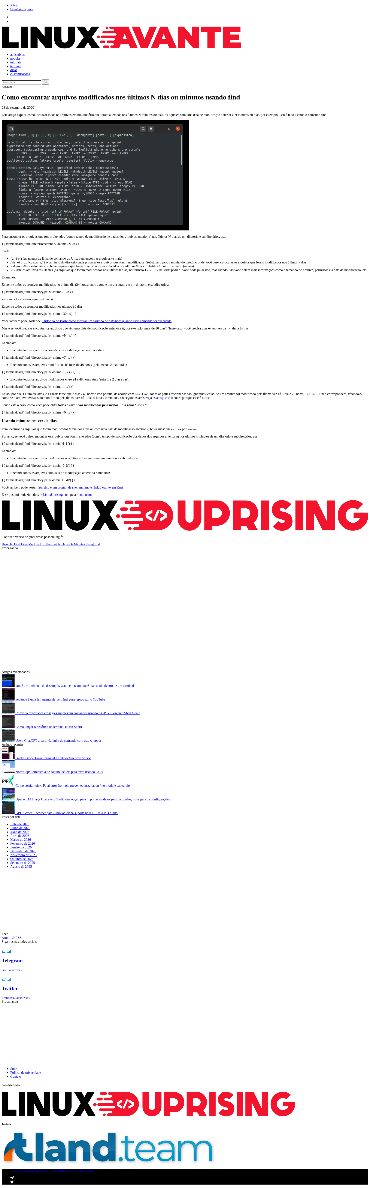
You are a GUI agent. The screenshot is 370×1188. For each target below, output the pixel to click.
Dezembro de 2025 (23, 851)
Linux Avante (86, 1170)
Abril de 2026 (19, 836)
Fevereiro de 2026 (22, 843)
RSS (18, 938)
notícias (15, 58)
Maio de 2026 (19, 832)
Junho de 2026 (20, 828)
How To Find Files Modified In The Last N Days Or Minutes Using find (51, 544)
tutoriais (15, 62)
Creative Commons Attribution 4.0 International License (45, 1170)
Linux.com (21, 9)
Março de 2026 (20, 839)
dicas (13, 70)
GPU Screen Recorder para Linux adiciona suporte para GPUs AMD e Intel (66, 813)
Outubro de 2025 (21, 859)
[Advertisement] (130, 580)
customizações (20, 74)
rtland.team (84, 494)
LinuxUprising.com (56, 494)
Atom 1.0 (8, 938)
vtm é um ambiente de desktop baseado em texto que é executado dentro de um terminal (74, 685)
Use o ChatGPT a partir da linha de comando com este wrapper (58, 740)
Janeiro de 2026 (21, 847)
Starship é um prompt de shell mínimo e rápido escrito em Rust (80, 487)
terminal (15, 66)
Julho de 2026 (19, 824)
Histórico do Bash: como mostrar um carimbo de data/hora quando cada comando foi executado (107, 321)
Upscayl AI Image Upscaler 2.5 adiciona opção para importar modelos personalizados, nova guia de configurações (92, 799)
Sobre (13, 5)
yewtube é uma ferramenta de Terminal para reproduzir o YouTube (60, 699)
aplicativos (17, 54)
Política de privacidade (25, 1072)
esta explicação (163, 398)
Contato (15, 1076)
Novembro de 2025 (23, 855)
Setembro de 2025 (22, 863)
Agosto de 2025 (21, 866)
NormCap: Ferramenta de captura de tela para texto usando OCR (59, 772)
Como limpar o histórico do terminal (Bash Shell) (48, 727)
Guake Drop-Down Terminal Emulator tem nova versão (53, 758)
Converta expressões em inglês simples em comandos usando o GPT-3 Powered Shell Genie (77, 713)
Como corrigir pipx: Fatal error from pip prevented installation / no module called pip (72, 785)
